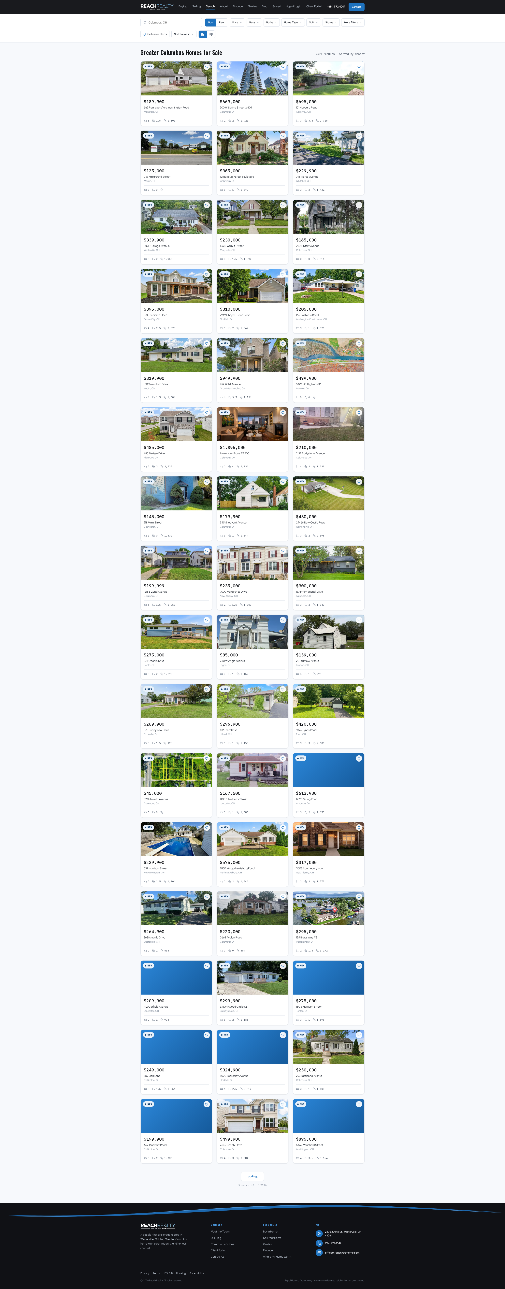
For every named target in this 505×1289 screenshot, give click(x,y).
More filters (351, 22)
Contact (356, 6)
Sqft (311, 22)
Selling (196, 6)
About (224, 6)
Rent (222, 22)
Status (329, 22)
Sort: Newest (182, 34)
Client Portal (314, 6)
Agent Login (293, 6)
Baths (269, 22)
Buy (210, 22)
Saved (277, 6)
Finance (238, 6)
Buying (183, 6)
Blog (264, 6)
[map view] (211, 34)
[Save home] (207, 67)
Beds (252, 22)
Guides (252, 6)
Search (210, 6)
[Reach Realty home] (157, 7)
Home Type (291, 22)
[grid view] (203, 34)
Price (235, 22)
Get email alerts (157, 34)
